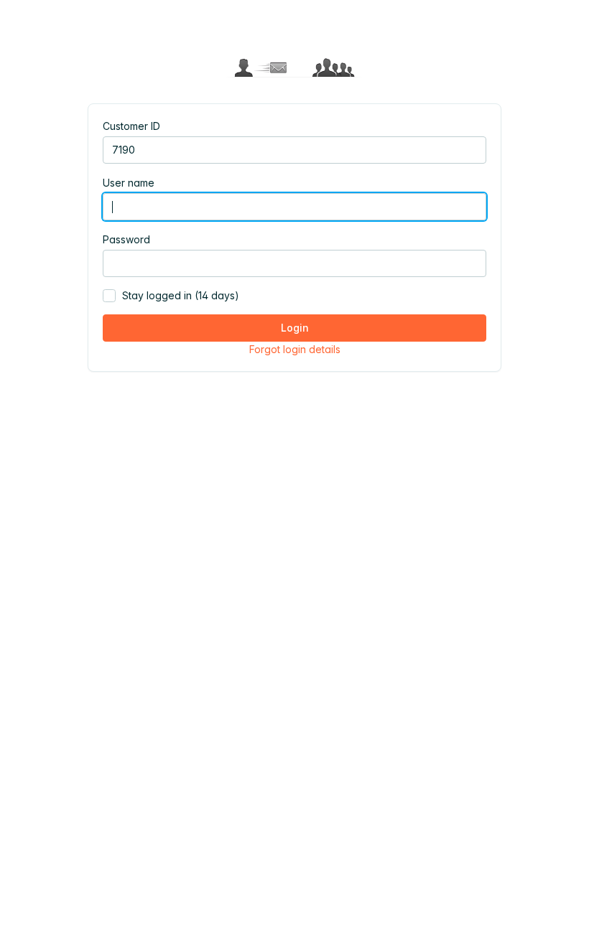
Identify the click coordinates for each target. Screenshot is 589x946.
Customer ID (131, 126)
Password (126, 239)
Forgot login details (294, 349)
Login (295, 328)
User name (128, 183)
